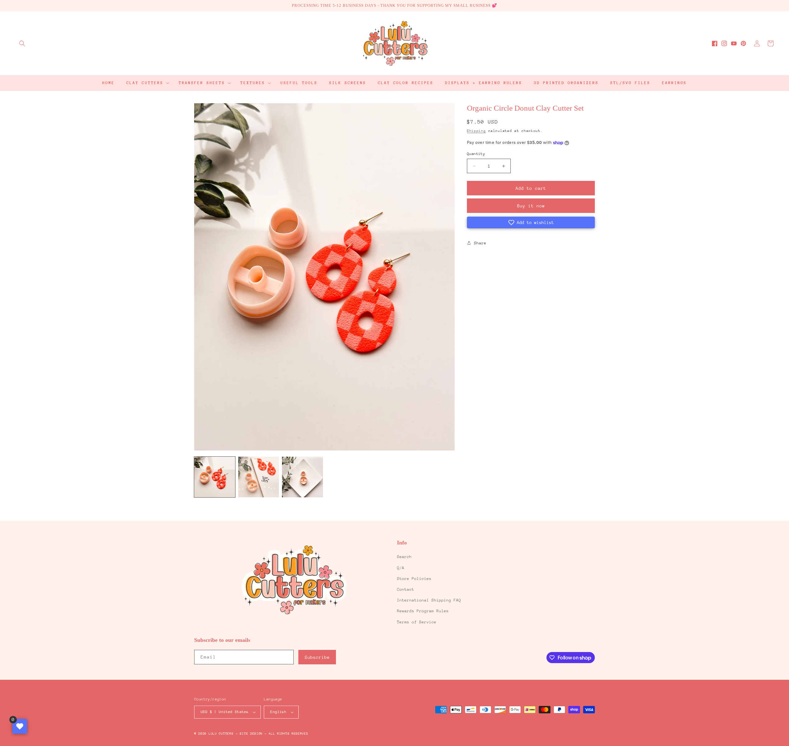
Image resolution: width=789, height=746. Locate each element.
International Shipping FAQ (429, 600)
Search (404, 556)
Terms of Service (416, 622)
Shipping (476, 131)
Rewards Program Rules (423, 611)
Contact (405, 589)
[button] (22, 43)
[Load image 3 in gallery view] (302, 477)
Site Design (251, 734)
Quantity (476, 154)
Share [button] (480, 243)
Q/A (400, 567)
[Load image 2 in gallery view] (258, 477)
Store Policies (414, 578)
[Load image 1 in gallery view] (214, 477)
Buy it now (531, 205)
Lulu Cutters (221, 734)
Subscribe (317, 657)
